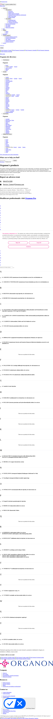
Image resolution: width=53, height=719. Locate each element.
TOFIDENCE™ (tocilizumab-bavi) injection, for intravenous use (18, 568)
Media (4, 30)
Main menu (2, 5)
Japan (7, 122)
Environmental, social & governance (11, 675)
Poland (7, 98)
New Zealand (8, 125)
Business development (10, 23)
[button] (6, 51)
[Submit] (13, 267)
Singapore (8, 127)
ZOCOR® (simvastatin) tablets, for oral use (13, 644)
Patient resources (6, 682)
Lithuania (8, 93)
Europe (4, 71)
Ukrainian (12, 111)
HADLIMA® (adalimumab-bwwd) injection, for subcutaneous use (18, 397)
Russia (7, 102)
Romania (7, 101)
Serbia (7, 103)
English (11, 66)
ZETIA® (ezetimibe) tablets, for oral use (12, 639)
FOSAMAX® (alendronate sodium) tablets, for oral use (16, 370)
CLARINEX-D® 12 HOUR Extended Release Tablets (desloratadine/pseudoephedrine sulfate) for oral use (25, 316)
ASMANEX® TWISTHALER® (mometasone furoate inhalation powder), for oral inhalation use (26, 282)
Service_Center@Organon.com (13, 184)
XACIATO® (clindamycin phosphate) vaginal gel (14, 617)
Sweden (7, 108)
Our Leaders (5, 674)
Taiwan (7, 130)
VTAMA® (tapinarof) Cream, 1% (11, 590)
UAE (7, 152)
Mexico (7, 69)
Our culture (8, 25)
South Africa (8, 149)
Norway (7, 97)
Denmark (8, 82)
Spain (7, 107)
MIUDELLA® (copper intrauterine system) (13, 461)
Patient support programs (13, 13)
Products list (11, 12)
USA (7, 70)
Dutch (11, 78)
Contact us (2, 45)
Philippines (8, 126)
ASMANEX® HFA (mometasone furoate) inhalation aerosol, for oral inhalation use (22, 277)
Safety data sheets (12, 16)
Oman (7, 148)
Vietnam (7, 132)
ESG (4, 28)
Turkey (24, 147)
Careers (4, 43)
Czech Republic (9, 81)
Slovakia (7, 104)
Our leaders (8, 18)
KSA (7, 143)
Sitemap (4, 713)
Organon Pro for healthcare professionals (17, 14)
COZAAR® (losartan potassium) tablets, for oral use (15, 326)
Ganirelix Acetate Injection (9, 386)
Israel (7, 141)
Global (2, 47)
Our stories (8, 26)
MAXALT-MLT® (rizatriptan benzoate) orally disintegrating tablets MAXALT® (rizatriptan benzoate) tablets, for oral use (18, 456)
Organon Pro (30, 198)
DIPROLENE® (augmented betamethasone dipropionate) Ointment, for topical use (22, 337)
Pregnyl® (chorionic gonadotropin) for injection (14, 501)
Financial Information (10, 40)
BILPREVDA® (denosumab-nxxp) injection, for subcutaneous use (19, 298)
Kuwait (7, 144)
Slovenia (7, 106)
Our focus (10, 11)
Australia (7, 119)
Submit (15, 160)
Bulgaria (7, 79)
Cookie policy (6, 697)
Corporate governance (13, 22)
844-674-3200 (7, 181)
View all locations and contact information (9, 154)
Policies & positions (10, 27)
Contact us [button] (4, 689)
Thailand (7, 131)
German (17, 109)
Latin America (9, 67)
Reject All (18, 242)
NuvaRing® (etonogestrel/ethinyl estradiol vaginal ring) (16, 478)
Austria (7, 77)
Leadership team (11, 20)
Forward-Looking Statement (9, 696)
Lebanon (7, 146)
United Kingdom (9, 112)
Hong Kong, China (10, 120)
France (7, 86)
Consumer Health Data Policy (9, 711)
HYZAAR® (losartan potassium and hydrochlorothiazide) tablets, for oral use (21, 402)
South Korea (8, 129)
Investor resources (9, 41)
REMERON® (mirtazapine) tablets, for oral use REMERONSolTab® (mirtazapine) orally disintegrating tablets (17, 533)
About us (5, 8)
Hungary (7, 88)
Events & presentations (11, 38)
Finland (7, 84)
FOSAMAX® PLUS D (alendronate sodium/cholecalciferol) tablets (19, 374)
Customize (28, 246)
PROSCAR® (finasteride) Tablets (11, 510)
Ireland (7, 89)
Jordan (7, 142)
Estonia (7, 83)
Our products (8, 9)
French (15, 66)
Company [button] (3, 670)
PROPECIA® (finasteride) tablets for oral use (14, 505)
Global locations (6, 693)
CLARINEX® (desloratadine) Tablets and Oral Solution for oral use (19, 321)
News (7, 32)
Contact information (7, 692)
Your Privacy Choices (30, 708)
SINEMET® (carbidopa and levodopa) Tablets (14, 550)
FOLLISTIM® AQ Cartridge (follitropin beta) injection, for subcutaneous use (21, 365)
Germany (8, 87)
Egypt (7, 139)
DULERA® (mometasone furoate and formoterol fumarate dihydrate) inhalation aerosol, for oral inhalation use (25, 343)
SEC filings (8, 39)
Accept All (39, 242)
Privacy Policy (6, 709)
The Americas (6, 59)
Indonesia (8, 121)
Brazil (7, 65)
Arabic (19, 147)
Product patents (11, 17)
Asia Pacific (5, 113)
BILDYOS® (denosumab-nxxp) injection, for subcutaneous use (18, 293)
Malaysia (7, 124)
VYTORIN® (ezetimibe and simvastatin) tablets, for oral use (17, 595)
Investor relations (6, 35)
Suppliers (5, 34)
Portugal (7, 99)
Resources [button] (3, 680)
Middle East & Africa (7, 134)
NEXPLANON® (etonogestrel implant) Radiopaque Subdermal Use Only (20, 473)
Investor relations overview (11, 36)
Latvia (7, 92)
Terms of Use (6, 712)
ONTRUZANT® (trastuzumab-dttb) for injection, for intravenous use (19, 489)
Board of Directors (12, 21)
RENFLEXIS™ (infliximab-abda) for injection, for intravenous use (19, 538)
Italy (6, 91)
